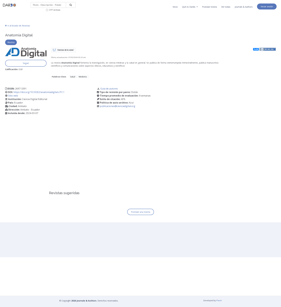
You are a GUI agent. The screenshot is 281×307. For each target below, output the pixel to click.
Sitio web (13, 95)
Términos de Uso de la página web (119, 288)
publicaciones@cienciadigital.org (117, 106)
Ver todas (225, 6)
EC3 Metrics (150, 288)
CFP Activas (54, 9)
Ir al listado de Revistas (18, 25)
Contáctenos (109, 299)
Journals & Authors (244, 6)
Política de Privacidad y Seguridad (119, 293)
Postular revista (209, 6)
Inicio (175, 6)
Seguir (26, 63)
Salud (72, 76)
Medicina (83, 76)
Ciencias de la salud (65, 50)
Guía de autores (109, 88)
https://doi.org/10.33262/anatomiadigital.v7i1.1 (38, 92)
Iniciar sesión (267, 6)
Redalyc (148, 293)
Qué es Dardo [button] (189, 6)
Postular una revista (140, 212)
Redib (256, 49)
